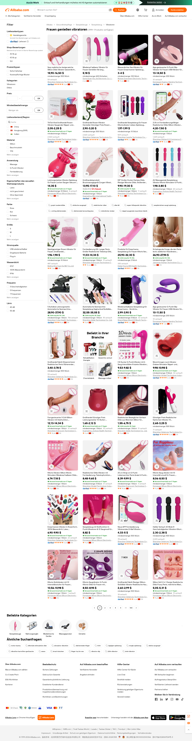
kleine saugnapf (154, 646)
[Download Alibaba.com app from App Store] (159, 717)
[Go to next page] (136, 608)
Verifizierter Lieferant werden (166, 684)
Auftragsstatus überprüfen (165, 680)
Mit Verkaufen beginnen (164, 675)
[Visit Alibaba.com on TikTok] (182, 699)
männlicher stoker (108, 211)
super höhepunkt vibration (136, 205)
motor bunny (16, 646)
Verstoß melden (123, 697)
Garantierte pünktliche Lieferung (56, 680)
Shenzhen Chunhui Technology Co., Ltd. (133, 193)
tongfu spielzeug (135, 646)
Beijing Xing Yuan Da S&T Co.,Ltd (61, 266)
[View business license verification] (119, 737)
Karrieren (9, 684)
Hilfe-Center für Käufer (126, 670)
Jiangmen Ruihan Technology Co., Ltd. (168, 262)
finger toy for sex (77, 651)
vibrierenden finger (83, 646)
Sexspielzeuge (82, 25)
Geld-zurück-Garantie (51, 675)
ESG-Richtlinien (11, 680)
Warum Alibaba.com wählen (16, 670)
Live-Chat (121, 675)
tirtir (99, 646)
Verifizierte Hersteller (88, 670)
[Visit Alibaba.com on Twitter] (166, 699)
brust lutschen (58, 651)
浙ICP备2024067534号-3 (162, 737)
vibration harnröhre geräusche (22, 651)
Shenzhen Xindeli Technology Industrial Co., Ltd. (63, 139)
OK (38, 98)
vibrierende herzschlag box (84, 211)
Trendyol (121, 729)
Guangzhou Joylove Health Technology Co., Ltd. (168, 191)
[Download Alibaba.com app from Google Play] (178, 717)
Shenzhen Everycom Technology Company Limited (98, 262)
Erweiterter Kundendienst (53, 684)
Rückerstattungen (124, 684)
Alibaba (49, 25)
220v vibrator (113, 651)
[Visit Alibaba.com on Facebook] (156, 699)
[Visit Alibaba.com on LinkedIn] (161, 699)
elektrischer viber (100, 205)
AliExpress (56, 729)
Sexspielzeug (96, 25)
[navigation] (25, 316)
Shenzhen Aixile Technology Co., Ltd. (97, 320)
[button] (110, 9)
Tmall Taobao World (81, 729)
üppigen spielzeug (114, 646)
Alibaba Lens (10, 717)
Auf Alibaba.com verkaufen (165, 670)
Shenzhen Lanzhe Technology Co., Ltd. (133, 137)
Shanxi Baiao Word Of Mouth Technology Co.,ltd (133, 320)
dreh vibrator (130, 651)
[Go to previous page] (94, 608)
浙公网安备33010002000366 (138, 737)
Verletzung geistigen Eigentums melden (130, 690)
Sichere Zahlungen (50, 670)
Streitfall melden (124, 680)
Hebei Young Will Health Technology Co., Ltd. (133, 266)
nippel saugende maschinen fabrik (134, 211)
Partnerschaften (161, 689)
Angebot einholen (87, 675)
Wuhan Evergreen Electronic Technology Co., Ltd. (133, 78)
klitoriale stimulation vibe (37, 646)
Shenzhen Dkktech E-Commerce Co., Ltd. (168, 139)
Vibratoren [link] (110, 25)
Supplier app (90, 717)
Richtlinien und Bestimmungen (55, 697)
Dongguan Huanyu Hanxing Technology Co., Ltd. (168, 82)
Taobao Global (104, 729)
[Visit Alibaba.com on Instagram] (171, 699)
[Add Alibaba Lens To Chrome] (46, 717)
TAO (114, 729)
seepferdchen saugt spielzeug (165, 205)
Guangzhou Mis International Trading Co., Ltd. (98, 196)
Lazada (94, 729)
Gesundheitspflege (64, 25)
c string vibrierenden (58, 211)
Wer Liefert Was (133, 729)
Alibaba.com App (141, 717)
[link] (188, 716)
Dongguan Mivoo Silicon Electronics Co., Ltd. (63, 193)
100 (131, 608)
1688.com (67, 729)
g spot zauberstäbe (58, 205)
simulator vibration (61, 646)
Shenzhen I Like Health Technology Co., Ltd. (63, 320)
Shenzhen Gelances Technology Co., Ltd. (63, 82)
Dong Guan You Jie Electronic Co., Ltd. (98, 78)
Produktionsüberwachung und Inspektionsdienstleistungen (55, 690)
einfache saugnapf (79, 205)
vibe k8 (116, 205)
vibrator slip (95, 651)
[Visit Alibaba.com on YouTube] (177, 699)
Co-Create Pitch (12, 675)
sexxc (43, 651)
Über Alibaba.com (13, 664)
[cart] (146, 10)
